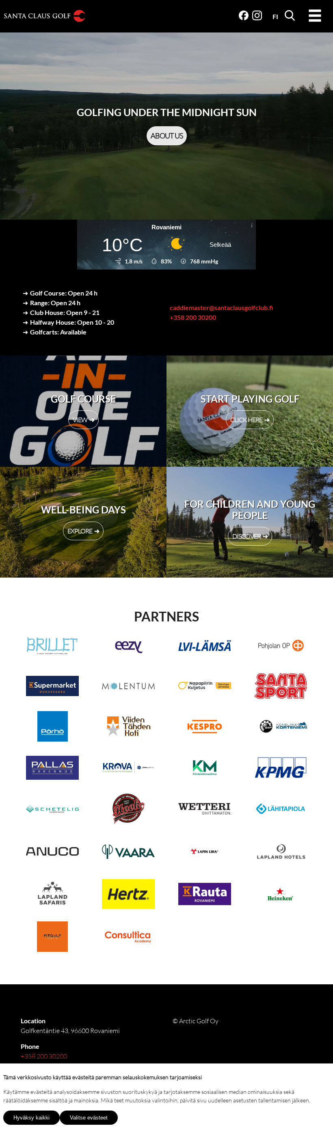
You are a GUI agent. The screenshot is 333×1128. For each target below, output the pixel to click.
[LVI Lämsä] (204, 646)
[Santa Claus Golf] (44, 17)
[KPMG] (280, 769)
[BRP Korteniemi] (280, 727)
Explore (79, 531)
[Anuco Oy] (53, 852)
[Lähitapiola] (280, 810)
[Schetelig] (53, 810)
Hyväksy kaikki (31, 1118)
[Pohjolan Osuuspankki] (280, 646)
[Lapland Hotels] (280, 852)
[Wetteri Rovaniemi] (204, 810)
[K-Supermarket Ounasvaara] (53, 687)
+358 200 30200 (193, 317)
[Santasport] (280, 687)
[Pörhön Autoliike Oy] (53, 727)
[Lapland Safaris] (53, 895)
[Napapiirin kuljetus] (204, 687)
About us (167, 135)
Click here (246, 420)
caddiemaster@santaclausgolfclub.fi (221, 307)
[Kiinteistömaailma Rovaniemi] (204, 769)
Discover (246, 536)
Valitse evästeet (89, 1118)
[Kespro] (204, 727)
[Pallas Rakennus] (53, 769)
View (80, 420)
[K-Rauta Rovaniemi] (204, 895)
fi (275, 16)
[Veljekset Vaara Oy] (128, 852)
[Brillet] (53, 646)
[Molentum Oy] (128, 687)
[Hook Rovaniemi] (128, 810)
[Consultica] (128, 937)
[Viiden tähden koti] (128, 727)
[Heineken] (280, 895)
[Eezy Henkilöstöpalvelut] (128, 646)
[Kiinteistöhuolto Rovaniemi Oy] (128, 769)
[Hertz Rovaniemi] (128, 895)
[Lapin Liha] (204, 852)
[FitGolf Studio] (53, 937)
